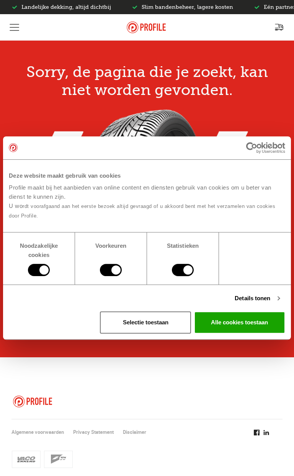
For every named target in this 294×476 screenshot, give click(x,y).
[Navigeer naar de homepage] (146, 27)
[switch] (111, 270)
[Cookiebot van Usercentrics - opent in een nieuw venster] (251, 148)
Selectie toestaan (145, 322)
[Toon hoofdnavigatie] (14, 27)
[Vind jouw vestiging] (279, 27)
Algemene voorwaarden (37, 432)
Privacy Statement (93, 432)
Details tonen (252, 298)
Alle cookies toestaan (239, 322)
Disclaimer (134, 432)
